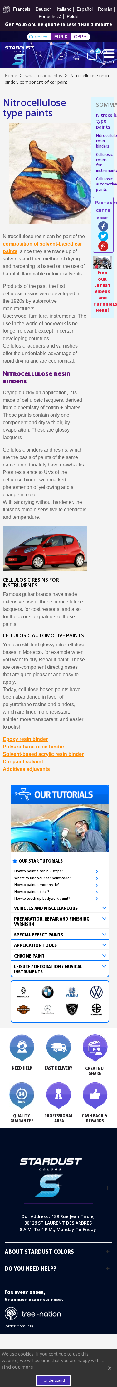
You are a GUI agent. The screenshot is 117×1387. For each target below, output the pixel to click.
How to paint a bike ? (31, 891)
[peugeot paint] (72, 1009)
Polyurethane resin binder (33, 746)
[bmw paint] (47, 992)
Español (85, 9)
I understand (53, 1380)
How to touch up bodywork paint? (42, 898)
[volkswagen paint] (96, 992)
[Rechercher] (39, 56)
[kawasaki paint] (96, 1009)
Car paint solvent (23, 761)
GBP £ (80, 36)
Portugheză (50, 16)
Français (21, 9)
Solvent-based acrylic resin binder (43, 754)
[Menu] (109, 53)
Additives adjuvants (26, 769)
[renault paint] (23, 992)
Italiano (64, 9)
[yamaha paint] (72, 992)
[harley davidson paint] (23, 1009)
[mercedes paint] (47, 1009)
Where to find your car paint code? (42, 878)
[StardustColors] (19, 55)
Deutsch (44, 9)
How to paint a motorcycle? (37, 885)
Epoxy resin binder (25, 739)
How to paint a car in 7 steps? (38, 871)
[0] (92, 55)
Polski (72, 16)
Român (105, 9)
